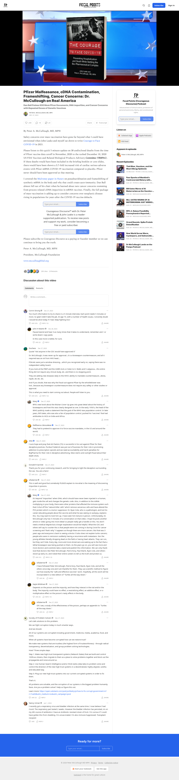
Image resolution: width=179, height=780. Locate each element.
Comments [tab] (29, 288)
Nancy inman (34, 703)
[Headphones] (17, 50)
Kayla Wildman (39, 584)
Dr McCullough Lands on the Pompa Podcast (139, 245)
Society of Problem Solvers (40, 618)
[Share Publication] (149, 5)
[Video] (17, 45)
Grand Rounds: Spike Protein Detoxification (139, 223)
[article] (136, 169)
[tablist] (34, 288)
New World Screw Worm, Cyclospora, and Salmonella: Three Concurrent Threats (139, 234)
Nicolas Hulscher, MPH (142, 194)
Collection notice (111, 763)
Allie (31, 441)
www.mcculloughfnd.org (36, 261)
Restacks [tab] (39, 288)
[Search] (143, 5)
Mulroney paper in (47, 179)
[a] (120, 169)
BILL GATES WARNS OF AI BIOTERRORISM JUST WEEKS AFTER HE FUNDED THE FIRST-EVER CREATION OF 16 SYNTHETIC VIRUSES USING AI (140, 201)
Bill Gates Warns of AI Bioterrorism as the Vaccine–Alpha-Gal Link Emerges (139, 190)
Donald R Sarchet (36, 464)
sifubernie (33, 480)
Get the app (101, 769)
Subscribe (158, 5)
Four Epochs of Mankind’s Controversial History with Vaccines (138, 178)
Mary (35, 401)
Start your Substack (83, 769)
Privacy (94, 763)
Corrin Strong (34, 310)
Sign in (171, 5)
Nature (60, 179)
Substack (77, 775)
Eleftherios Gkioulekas (42, 425)
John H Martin (38, 328)
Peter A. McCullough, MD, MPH (41, 113)
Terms (100, 763)
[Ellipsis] (107, 311)
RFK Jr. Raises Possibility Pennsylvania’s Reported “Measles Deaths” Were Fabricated (137, 212)
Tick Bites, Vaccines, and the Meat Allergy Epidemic (139, 167)
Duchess (32, 348)
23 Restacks (53, 271)
